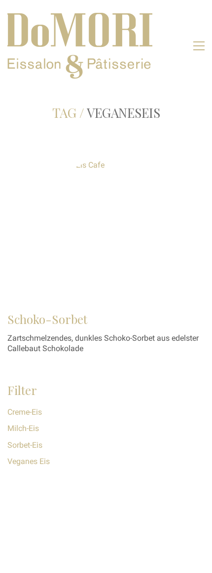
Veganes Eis (28, 461)
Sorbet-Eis (24, 445)
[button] (199, 46)
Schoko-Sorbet (47, 319)
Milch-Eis (23, 428)
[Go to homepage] (81, 45)
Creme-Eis (24, 412)
